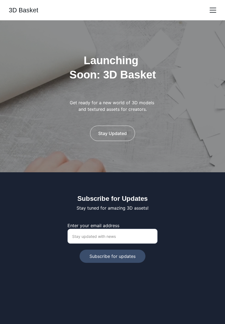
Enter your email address (93, 225)
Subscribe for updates (112, 256)
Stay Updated (112, 133)
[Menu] (213, 10)
